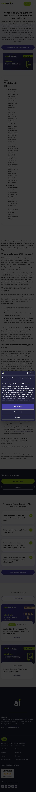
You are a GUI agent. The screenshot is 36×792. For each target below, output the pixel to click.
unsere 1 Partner (12, 386)
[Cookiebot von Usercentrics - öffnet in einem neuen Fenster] (26, 373)
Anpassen (17, 412)
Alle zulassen (18, 406)
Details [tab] (14, 378)
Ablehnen (18, 417)
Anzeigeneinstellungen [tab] (25, 378)
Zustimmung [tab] (5, 378)
